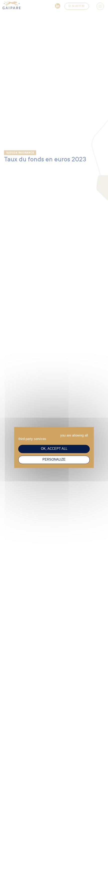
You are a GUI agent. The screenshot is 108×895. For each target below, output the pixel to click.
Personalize (54, 460)
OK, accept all (54, 449)
